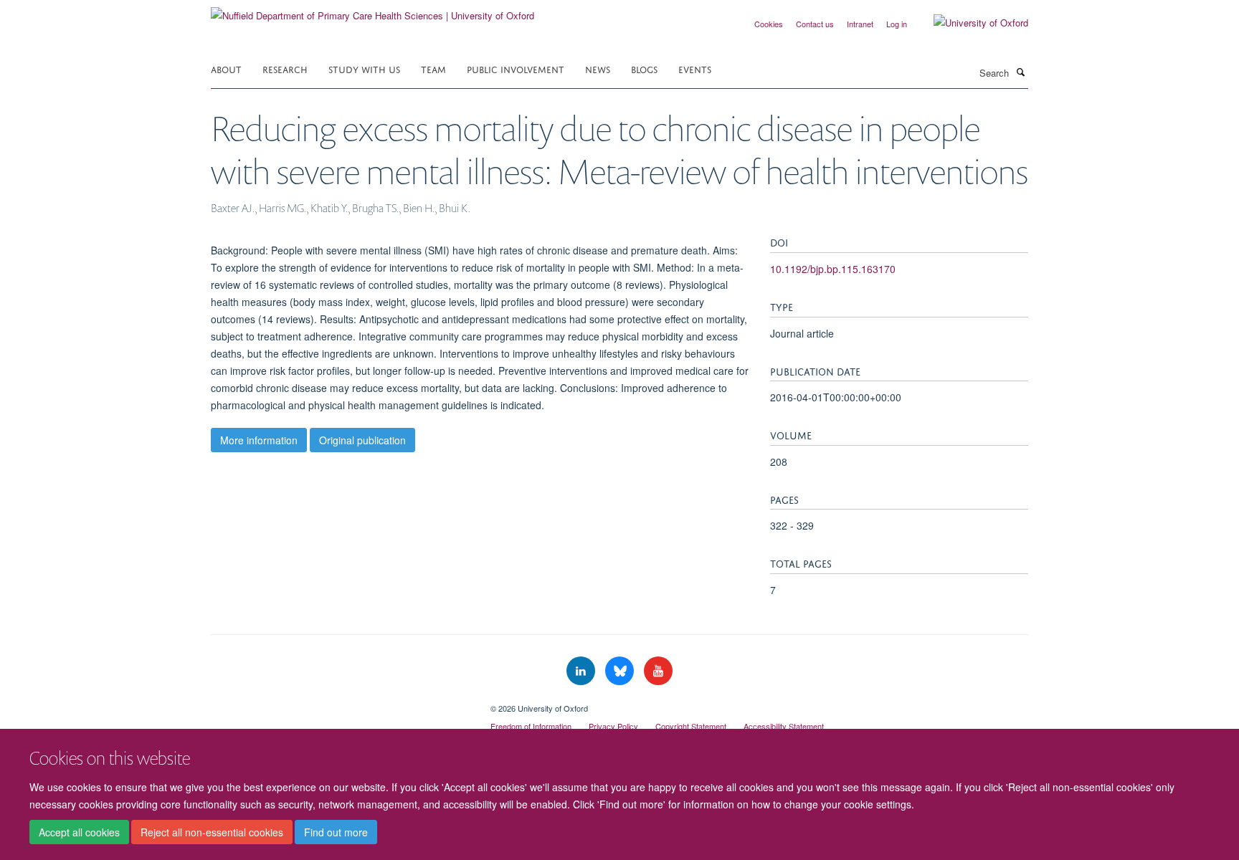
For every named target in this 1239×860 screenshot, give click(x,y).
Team (433, 68)
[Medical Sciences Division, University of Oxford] (340, 703)
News (597, 68)
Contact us (815, 23)
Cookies (768, 23)
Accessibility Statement (784, 726)
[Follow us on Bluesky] (621, 671)
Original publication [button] (362, 440)
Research (285, 68)
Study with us (364, 68)
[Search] (1020, 72)
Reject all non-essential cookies (212, 832)
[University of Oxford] (970, 23)
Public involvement (515, 68)
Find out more (336, 832)
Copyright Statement (690, 726)
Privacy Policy (613, 726)
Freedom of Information (530, 726)
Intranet (860, 23)
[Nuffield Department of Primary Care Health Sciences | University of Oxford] (372, 10)
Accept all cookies (79, 832)
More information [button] (259, 440)
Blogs (644, 68)
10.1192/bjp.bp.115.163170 (833, 269)
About (226, 68)
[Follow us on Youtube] (658, 671)
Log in (896, 23)
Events (694, 68)
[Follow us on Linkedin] (582, 671)
